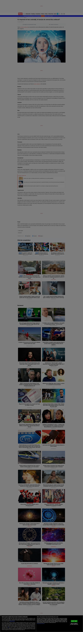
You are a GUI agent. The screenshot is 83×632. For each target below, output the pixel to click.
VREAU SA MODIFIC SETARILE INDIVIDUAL (74, 624)
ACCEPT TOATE (74, 621)
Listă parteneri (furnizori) (40, 623)
